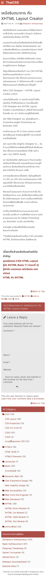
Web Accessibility (13, 490)
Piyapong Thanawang (12, 548)
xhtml (17, 299)
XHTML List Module (14, 512)
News (7, 466)
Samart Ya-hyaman (11, 552)
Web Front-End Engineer (17, 495)
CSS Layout (10, 419)
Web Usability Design (15, 485)
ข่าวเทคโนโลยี (10, 471)
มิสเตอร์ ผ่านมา (8, 557)
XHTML (27, 296)
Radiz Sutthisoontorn (12, 544)
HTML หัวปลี (10, 452)
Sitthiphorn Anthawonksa (32, 24)
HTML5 (8, 447)
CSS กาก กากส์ (11, 428)
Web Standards (12, 499)
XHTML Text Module (15, 521)
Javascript (10, 461)
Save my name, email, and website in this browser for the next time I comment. (22, 379)
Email (6, 362)
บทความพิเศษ (11, 526)
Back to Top (39, 291)
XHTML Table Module (15, 517)
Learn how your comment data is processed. (22, 398)
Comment (8, 330)
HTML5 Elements (13, 456)
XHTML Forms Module (15, 508)
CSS (7, 414)
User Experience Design (16, 480)
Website (7, 369)
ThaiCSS (12, 2)
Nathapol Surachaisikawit (14, 561)
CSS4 (7, 437)
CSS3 (7, 432)
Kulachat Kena (9, 566)
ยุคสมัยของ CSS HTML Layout (20, 260)
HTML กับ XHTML (13, 277)
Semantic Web (12, 476)
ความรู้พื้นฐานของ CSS (15, 441)
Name (7, 355)
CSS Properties (12, 423)
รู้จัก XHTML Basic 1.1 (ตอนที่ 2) (21, 265)
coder (9, 299)
